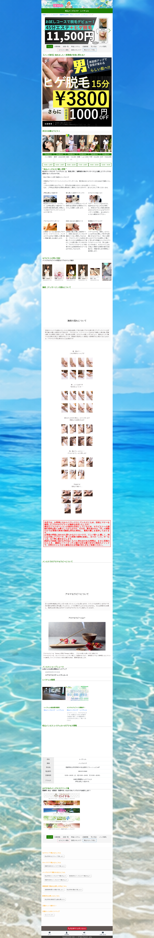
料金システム (75, 46)
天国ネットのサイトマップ (51, 911)
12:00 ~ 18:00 (106, 165)
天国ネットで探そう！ (49, 906)
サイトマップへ (49, 915)
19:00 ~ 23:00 (94, 165)
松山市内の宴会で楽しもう (74, 889)
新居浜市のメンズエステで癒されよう (79, 876)
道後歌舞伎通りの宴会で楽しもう (54, 889)
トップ (50, 46)
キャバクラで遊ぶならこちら (51, 862)
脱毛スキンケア (76, 50)
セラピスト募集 (64, 50)
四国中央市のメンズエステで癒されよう (56, 880)
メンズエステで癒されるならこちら (53, 872)
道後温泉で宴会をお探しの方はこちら (54, 886)
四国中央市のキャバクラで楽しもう (55, 866)
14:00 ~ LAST (59, 165)
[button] (109, 31)
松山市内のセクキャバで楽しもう (54, 856)
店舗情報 (85, 46)
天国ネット (74, 937)
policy (90, 937)
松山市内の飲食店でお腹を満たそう (55, 899)
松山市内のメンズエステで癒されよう (55, 876)
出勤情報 (57, 46)
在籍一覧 (66, 46)
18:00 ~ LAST (48, 165)
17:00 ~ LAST (82, 165)
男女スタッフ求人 (89, 50)
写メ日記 (94, 46)
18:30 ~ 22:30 (71, 165)
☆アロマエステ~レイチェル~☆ (56, 675)
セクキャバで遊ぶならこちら (51, 853)
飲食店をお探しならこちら (51, 896)
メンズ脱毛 (102, 46)
